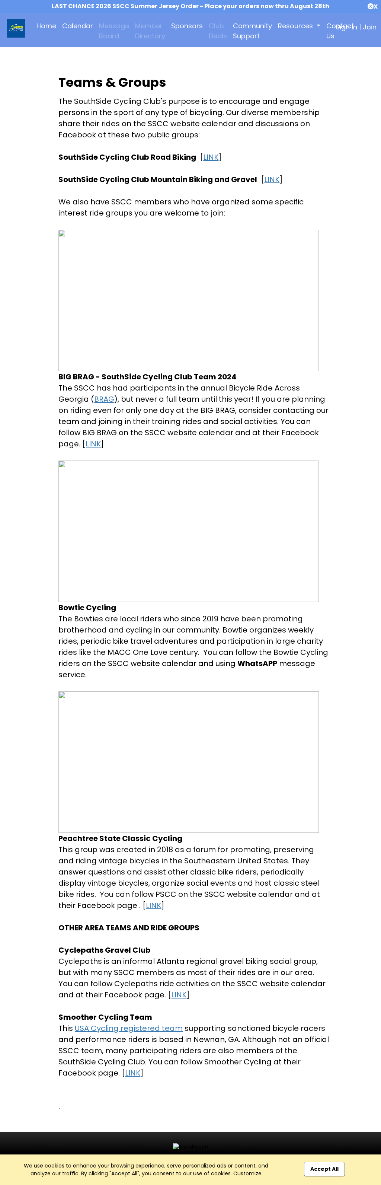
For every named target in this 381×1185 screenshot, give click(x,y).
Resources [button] (296, 26)
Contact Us (340, 31)
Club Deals (218, 31)
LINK (210, 157)
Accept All (324, 1169)
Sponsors (187, 26)
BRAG (104, 399)
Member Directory (150, 31)
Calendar (77, 26)
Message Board (114, 31)
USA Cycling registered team (129, 1028)
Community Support (252, 31)
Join (370, 27)
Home (46, 26)
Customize (247, 1173)
